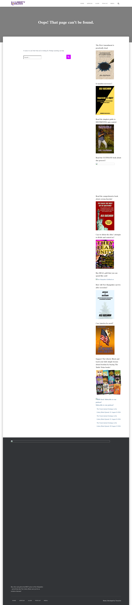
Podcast (105, 3)
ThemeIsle (118, 601)
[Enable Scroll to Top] (128, 601)
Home (82, 3)
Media (112, 3)
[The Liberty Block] (18, 3)
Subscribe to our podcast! (105, 405)
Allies (97, 3)
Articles (89, 3)
